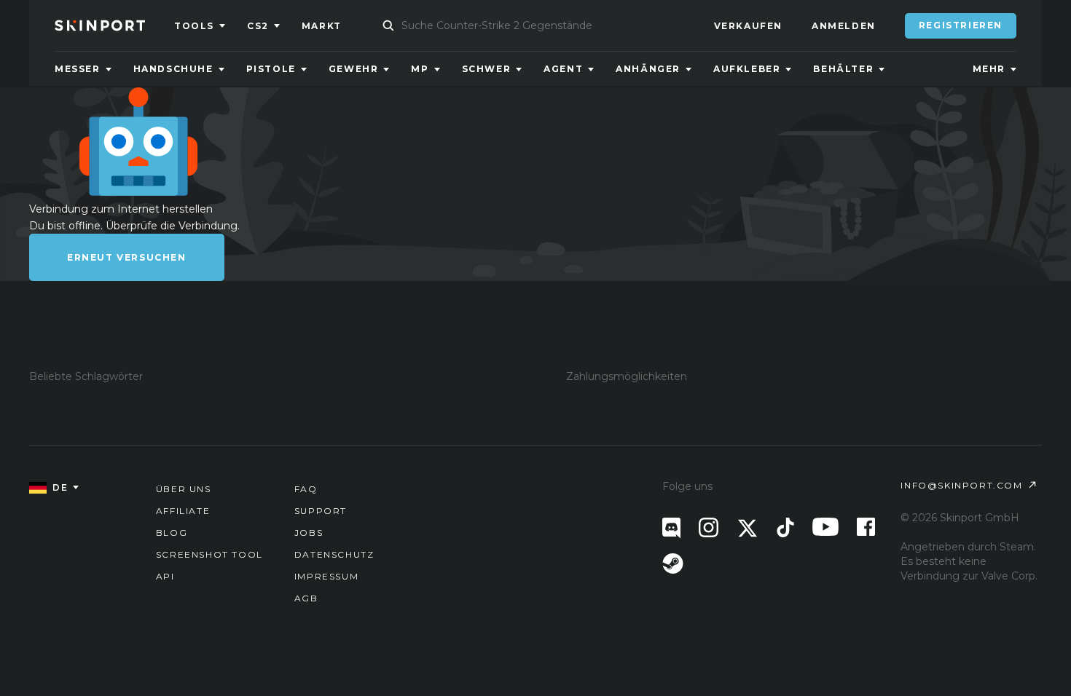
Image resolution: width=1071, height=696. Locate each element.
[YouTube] (825, 527)
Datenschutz (334, 554)
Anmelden (844, 25)
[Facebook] (866, 527)
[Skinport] (114, 25)
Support (320, 510)
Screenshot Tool (209, 554)
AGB (306, 598)
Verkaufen (748, 25)
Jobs (308, 532)
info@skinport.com (961, 485)
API (165, 576)
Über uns (183, 488)
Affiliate (183, 510)
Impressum (326, 576)
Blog (171, 532)
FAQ (306, 488)
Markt (322, 25)
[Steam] (672, 563)
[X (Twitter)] (747, 528)
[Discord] (671, 528)
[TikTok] (785, 527)
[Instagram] (708, 527)
